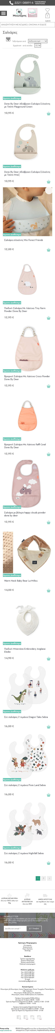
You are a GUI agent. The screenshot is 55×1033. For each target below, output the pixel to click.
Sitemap (28, 951)
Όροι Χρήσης (27, 949)
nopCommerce (6, 1030)
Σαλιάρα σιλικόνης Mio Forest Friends (23, 240)
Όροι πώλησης (31, 1030)
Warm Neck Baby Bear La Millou (20, 580)
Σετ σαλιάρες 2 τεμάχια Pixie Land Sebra (25, 785)
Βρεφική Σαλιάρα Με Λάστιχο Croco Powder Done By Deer (27, 378)
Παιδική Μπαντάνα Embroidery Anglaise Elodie (25, 650)
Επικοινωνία (27, 947)
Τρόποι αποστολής (27, 962)
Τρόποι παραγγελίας (27, 959)
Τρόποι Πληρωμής (27, 960)
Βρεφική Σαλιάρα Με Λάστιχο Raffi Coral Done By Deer (25, 446)
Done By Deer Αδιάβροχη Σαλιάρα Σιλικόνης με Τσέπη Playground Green (27, 105)
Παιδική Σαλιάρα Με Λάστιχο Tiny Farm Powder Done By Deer (24, 310)
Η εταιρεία (27, 945)
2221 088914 (24, 3)
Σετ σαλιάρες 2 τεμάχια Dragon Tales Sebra (26, 717)
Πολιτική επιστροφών (27, 964)
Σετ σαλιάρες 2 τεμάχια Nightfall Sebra (23, 853)
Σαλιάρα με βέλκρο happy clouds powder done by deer (25, 514)
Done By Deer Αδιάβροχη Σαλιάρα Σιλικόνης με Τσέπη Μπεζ (27, 173)
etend (52, 1030)
